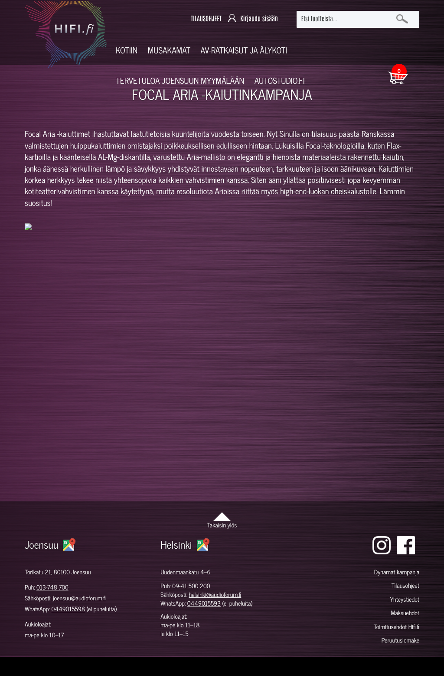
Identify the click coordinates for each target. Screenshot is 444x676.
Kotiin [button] (126, 50)
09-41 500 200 (191, 586)
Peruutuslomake (400, 640)
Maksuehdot (405, 613)
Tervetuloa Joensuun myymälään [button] (180, 80)
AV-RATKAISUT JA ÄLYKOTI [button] (244, 50)
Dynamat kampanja (396, 572)
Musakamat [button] (169, 50)
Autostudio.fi (280, 80)
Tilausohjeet (405, 585)
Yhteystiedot (404, 599)
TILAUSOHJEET (206, 18)
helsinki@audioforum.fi (215, 595)
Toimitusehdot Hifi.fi (396, 627)
